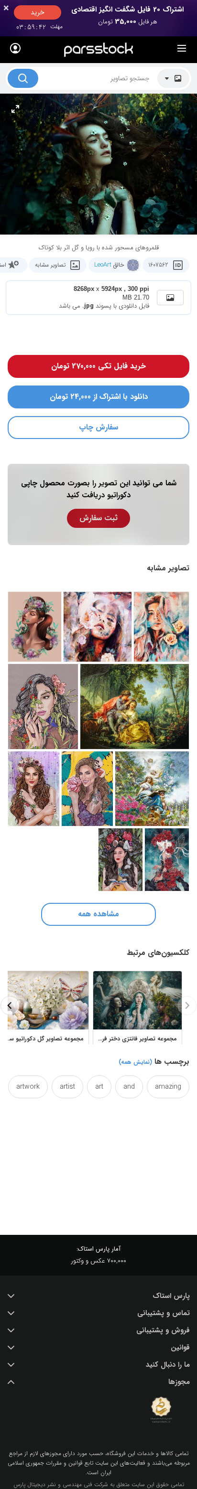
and (129, 1087)
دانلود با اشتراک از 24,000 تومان (99, 397)
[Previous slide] (187, 1005)
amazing (168, 1087)
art (99, 1087)
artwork (28, 1087)
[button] (98, 1296)
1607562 (158, 264)
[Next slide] (10, 1005)
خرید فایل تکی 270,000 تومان (98, 366)
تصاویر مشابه (50, 264)
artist (67, 1087)
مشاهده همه (98, 914)
